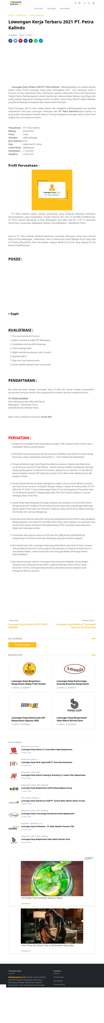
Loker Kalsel (38, 8)
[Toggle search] (89, 3)
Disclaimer (58, 981)
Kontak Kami (59, 977)
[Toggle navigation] (93, 3)
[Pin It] (21, 41)
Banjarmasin (26, 746)
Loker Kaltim (51, 8)
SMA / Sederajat (42, 785)
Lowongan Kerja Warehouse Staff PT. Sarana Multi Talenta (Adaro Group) (53, 801)
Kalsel (36, 746)
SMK (38, 772)
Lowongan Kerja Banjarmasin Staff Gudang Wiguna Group (46, 788)
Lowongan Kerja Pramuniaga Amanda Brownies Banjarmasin (73, 682)
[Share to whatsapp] (36, 41)
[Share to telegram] (41, 41)
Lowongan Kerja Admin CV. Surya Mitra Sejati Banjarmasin (46, 749)
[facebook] (75, 3)
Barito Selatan (26, 798)
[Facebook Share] (10, 41)
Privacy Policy (59, 984)
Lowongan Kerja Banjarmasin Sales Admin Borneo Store (72, 719)
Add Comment (23, 645)
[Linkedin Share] (26, 41)
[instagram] (79, 3)
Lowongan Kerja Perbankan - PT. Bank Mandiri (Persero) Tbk (47, 826)
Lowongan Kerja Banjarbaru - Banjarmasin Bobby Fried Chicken (29, 682)
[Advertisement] (52, 64)
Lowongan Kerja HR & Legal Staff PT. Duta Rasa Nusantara (46, 762)
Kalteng (35, 798)
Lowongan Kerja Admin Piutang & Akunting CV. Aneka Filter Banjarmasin (53, 775)
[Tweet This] (15, 41)
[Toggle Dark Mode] (85, 3)
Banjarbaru (25, 823)
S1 (37, 759)
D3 (32, 746)
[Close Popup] (3, 985)
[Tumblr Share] (31, 41)
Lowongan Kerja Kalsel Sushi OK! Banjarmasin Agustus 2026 (28, 719)
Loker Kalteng (65, 8)
